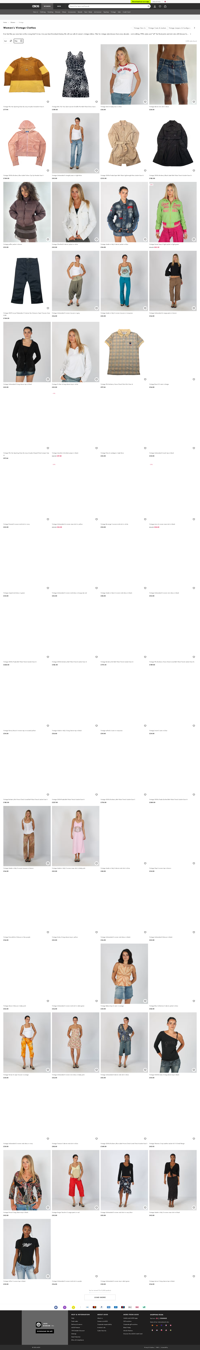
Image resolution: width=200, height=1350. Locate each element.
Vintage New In (140, 28)
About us (100, 1318)
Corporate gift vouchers (130, 1324)
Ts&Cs (157, 1347)
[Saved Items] (160, 6)
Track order (74, 1321)
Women (13, 22)
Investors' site (101, 1327)
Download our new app (140, 1)
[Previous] (131, 28)
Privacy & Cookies (149, 1347)
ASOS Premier (75, 1327)
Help (72, 1318)
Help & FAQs (157, 1)
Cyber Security (101, 1331)
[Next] (194, 28)
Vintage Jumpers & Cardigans (180, 28)
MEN (59, 6)
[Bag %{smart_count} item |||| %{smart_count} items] (165, 6)
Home (5, 22)
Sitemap (73, 1334)
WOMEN (47, 6)
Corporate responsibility (104, 1324)
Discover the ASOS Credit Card (132, 1334)
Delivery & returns (76, 1324)
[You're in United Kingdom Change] (165, 1)
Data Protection (76, 1337)
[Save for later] (48, 101)
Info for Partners (128, 1331)
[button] (152, 1325)
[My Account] (154, 6)
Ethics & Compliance (77, 1340)
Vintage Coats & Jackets (157, 28)
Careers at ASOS (102, 1321)
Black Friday (127, 1327)
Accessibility (164, 1347)
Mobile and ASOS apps (130, 1318)
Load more (100, 1297)
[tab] (35, 12)
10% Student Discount (78, 1331)
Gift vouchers (127, 1321)
